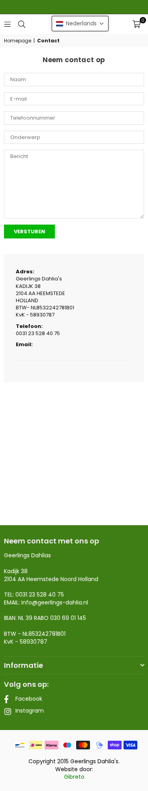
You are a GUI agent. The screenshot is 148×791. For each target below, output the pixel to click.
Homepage (17, 41)
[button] (136, 24)
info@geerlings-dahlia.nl (54, 602)
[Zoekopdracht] (22, 24)
